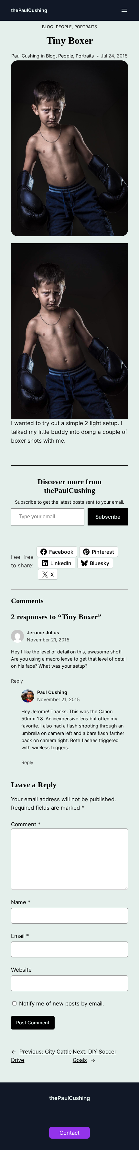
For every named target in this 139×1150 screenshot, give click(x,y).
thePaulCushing (29, 10)
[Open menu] (124, 10)
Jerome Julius (43, 632)
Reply (17, 681)
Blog (47, 26)
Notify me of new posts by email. (61, 1003)
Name (20, 902)
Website (21, 970)
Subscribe (107, 516)
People (64, 26)
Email (20, 936)
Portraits (85, 26)
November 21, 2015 (48, 639)
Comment (25, 824)
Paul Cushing (25, 55)
